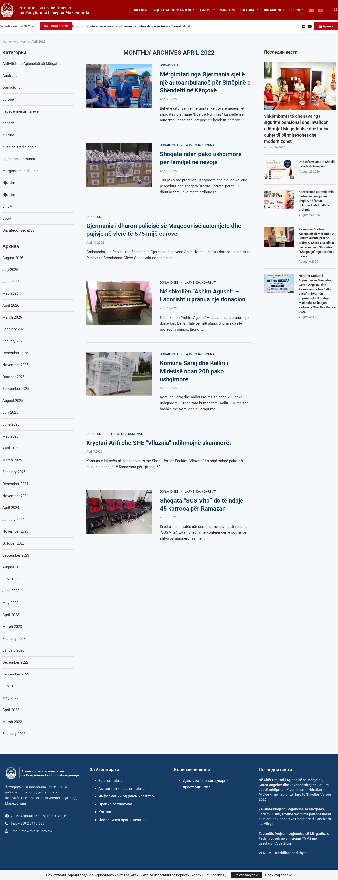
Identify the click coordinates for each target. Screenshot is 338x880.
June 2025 (10, 424)
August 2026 (12, 258)
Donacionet (12, 87)
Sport (6, 218)
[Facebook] (298, 26)
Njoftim (8, 182)
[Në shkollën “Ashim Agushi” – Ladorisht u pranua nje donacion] (119, 303)
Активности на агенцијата (121, 788)
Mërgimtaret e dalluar (20, 171)
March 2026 (12, 317)
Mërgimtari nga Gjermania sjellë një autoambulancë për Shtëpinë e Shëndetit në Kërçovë (205, 82)
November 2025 (15, 365)
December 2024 (15, 484)
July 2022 (10, 686)
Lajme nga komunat (18, 159)
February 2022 (13, 734)
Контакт (105, 812)
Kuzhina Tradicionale (19, 147)
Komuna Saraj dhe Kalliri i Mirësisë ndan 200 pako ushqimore (194, 371)
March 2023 (12, 626)
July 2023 (10, 579)
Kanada (8, 123)
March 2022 (12, 722)
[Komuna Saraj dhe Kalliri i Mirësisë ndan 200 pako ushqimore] (119, 374)
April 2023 (10, 615)
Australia (9, 75)
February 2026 (13, 329)
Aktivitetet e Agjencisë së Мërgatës (31, 63)
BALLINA (140, 10)
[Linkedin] (303, 26)
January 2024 (13, 519)
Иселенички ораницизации (122, 820)
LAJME (205, 10)
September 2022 (15, 674)
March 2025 (12, 460)
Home (6, 41)
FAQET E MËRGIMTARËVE (172, 10)
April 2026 (10, 305)
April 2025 (10, 448)
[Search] (335, 10)
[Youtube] (310, 26)
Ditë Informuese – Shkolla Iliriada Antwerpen (317, 164)
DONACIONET (273, 10)
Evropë (8, 99)
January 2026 (13, 341)
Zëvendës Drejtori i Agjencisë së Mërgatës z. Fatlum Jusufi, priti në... (131, 26)
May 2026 (10, 293)
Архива (327, 26)
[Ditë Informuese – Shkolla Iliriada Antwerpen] (279, 169)
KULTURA (247, 10)
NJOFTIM (227, 10)
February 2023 (13, 638)
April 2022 (10, 710)
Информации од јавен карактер (126, 796)
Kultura (8, 135)
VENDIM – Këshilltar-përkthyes (283, 853)
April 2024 (10, 507)
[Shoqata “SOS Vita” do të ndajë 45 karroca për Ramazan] (119, 512)
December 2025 (15, 353)
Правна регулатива (115, 804)
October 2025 (13, 377)
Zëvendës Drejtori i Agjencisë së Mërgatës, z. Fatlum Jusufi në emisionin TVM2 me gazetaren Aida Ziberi (294, 838)
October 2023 (13, 543)
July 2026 (10, 269)
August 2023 (12, 567)
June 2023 (10, 591)
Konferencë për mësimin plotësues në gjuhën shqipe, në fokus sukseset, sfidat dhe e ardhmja (316, 201)
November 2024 (15, 496)
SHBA (7, 206)
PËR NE (295, 10)
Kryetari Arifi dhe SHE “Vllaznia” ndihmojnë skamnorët (158, 443)
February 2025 (13, 472)
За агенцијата (110, 780)
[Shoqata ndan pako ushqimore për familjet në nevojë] (119, 165)
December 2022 (15, 662)
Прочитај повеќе (278, 875)
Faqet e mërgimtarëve (20, 111)
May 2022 (10, 698)
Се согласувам (246, 875)
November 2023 (15, 531)
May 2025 (10, 436)
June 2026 (10, 281)
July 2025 (10, 412)
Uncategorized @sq (18, 230)
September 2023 (15, 555)
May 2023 (10, 603)
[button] (78, 26)
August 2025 (12, 400)
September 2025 (15, 388)
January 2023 (13, 650)
